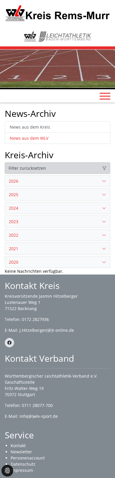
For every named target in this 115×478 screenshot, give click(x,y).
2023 (13, 221)
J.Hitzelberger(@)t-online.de (46, 330)
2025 (13, 194)
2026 (13, 181)
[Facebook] (9, 342)
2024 (13, 208)
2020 (13, 262)
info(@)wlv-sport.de (38, 416)
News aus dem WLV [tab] (29, 138)
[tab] (57, 181)
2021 (13, 248)
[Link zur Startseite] (57, 13)
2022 (13, 235)
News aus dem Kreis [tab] (30, 127)
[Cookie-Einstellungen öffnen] (7, 471)
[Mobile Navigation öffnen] (105, 96)
